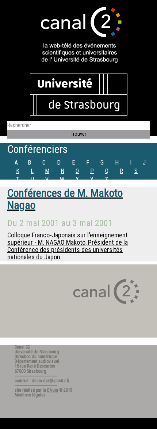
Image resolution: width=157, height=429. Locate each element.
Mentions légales (30, 395)
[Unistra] (78, 94)
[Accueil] (78, 35)
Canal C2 (22, 347)
